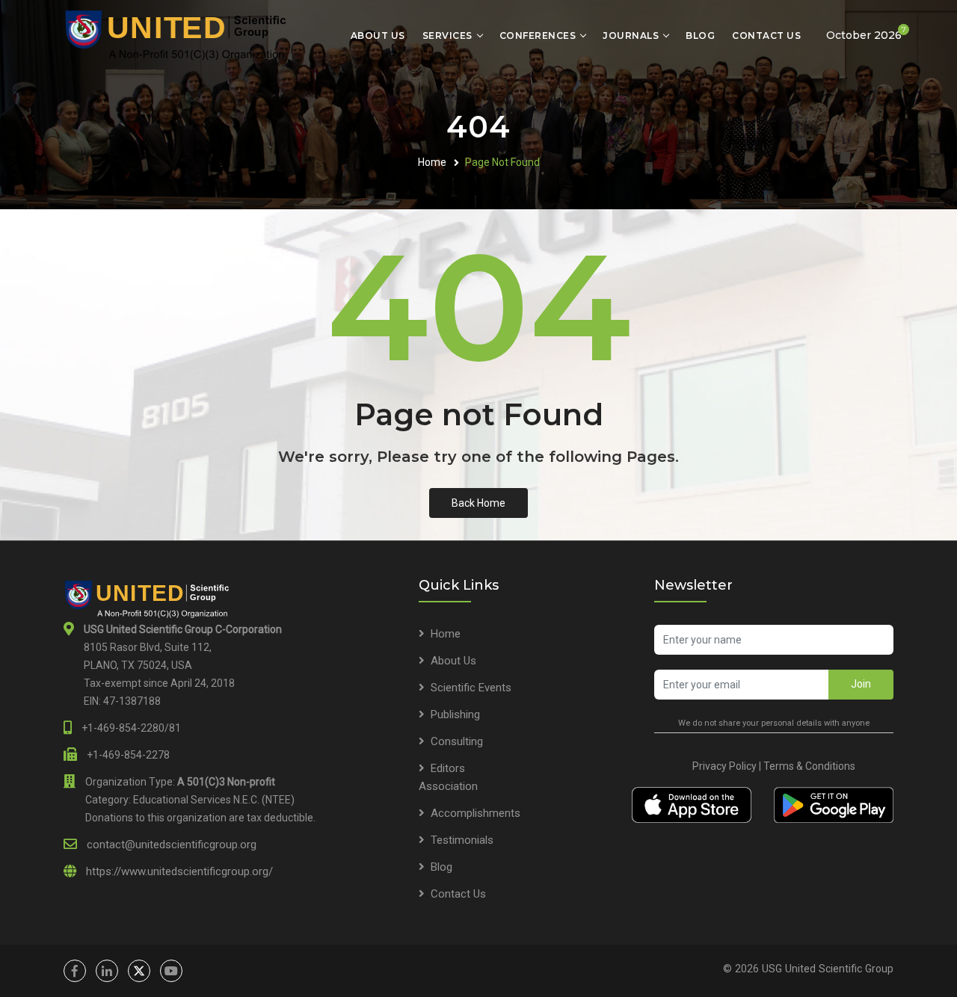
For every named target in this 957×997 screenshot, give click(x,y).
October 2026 (866, 33)
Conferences (537, 35)
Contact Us (766, 35)
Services (447, 35)
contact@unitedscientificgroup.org (171, 844)
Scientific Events (471, 687)
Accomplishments (475, 813)
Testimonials (462, 840)
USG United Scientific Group (827, 969)
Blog (700, 35)
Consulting (457, 741)
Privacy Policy (724, 766)
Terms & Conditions (809, 766)
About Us (378, 35)
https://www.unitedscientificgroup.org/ (179, 871)
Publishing (455, 714)
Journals (631, 35)
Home (432, 162)
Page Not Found (502, 162)
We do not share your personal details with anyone (774, 723)
